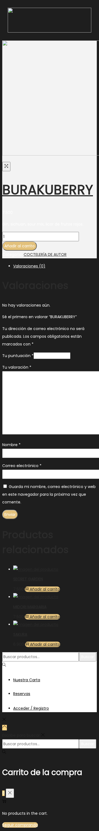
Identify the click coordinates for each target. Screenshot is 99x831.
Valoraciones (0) (29, 266)
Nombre (11, 444)
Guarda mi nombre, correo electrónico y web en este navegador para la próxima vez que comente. (49, 494)
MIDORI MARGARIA (29, 607)
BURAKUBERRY (47, 190)
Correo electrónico (22, 465)
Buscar (87, 657)
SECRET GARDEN (28, 579)
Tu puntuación (18, 355)
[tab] (55, 266)
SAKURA (20, 634)
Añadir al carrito (19, 246)
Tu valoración (16, 367)
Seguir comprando (20, 825)
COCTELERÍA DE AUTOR (45, 254)
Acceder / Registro (31, 708)
